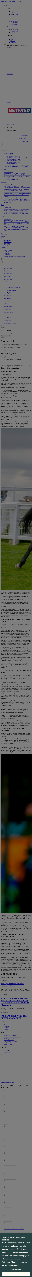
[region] (16, 1255)
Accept (16, 1274)
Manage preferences (16, 1269)
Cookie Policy (13, 1265)
